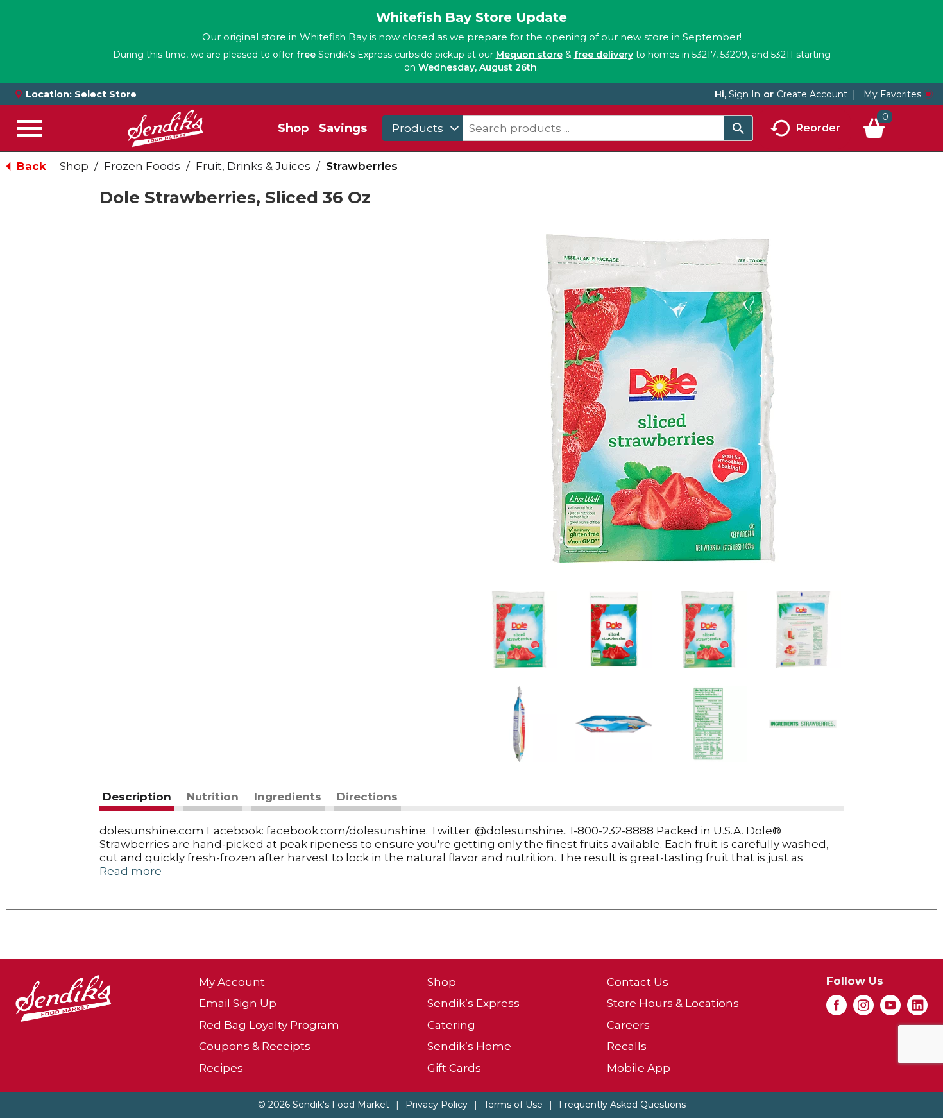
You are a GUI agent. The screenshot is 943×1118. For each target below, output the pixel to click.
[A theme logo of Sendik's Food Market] (165, 128)
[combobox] (422, 128)
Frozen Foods (142, 166)
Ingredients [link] (287, 796)
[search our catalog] (738, 128)
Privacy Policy (436, 1104)
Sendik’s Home (469, 1046)
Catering (451, 1025)
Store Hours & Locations (673, 1003)
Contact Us (637, 982)
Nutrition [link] (213, 796)
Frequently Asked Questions (622, 1104)
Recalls (627, 1046)
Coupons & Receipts (254, 1046)
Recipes (221, 1068)
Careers (628, 1025)
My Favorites (892, 94)
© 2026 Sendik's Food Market (323, 1104)
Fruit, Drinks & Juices (253, 166)
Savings (343, 128)
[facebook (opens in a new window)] (836, 1009)
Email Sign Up (237, 1003)
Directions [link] (367, 796)
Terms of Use (513, 1104)
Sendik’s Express (473, 1003)
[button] (519, 629)
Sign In (744, 94)
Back (29, 166)
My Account (232, 982)
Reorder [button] (818, 127)
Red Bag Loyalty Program (269, 1025)
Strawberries (362, 166)
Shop (293, 128)
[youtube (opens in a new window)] (890, 1009)
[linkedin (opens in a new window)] (917, 1009)
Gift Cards (454, 1068)
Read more (130, 871)
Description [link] (137, 796)
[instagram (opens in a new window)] (863, 1009)
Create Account (812, 94)
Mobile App (638, 1068)
